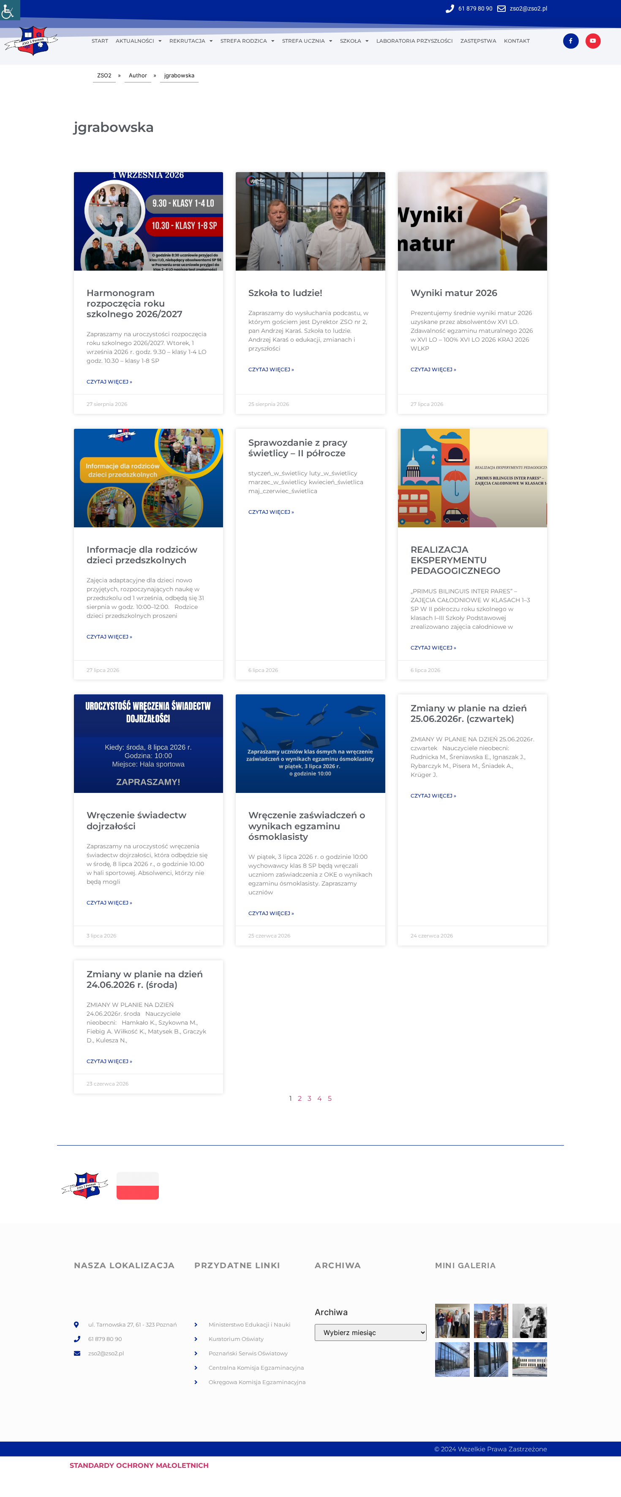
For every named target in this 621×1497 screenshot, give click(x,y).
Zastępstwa (478, 41)
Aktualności (135, 41)
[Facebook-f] (570, 41)
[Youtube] (593, 41)
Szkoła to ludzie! (285, 293)
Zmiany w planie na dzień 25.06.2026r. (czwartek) (469, 713)
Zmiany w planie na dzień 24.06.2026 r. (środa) (145, 979)
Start (100, 41)
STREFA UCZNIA (303, 41)
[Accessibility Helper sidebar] (10, 10)
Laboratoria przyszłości (414, 41)
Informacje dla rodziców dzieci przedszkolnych (142, 554)
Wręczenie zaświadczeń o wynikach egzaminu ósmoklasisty (306, 826)
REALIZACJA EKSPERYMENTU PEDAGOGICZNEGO (456, 560)
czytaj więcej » (109, 381)
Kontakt (517, 41)
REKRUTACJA (187, 41)
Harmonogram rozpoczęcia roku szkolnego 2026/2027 (134, 303)
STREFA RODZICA (244, 41)
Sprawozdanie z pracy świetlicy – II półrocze (297, 447)
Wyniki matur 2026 (454, 293)
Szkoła (350, 41)
